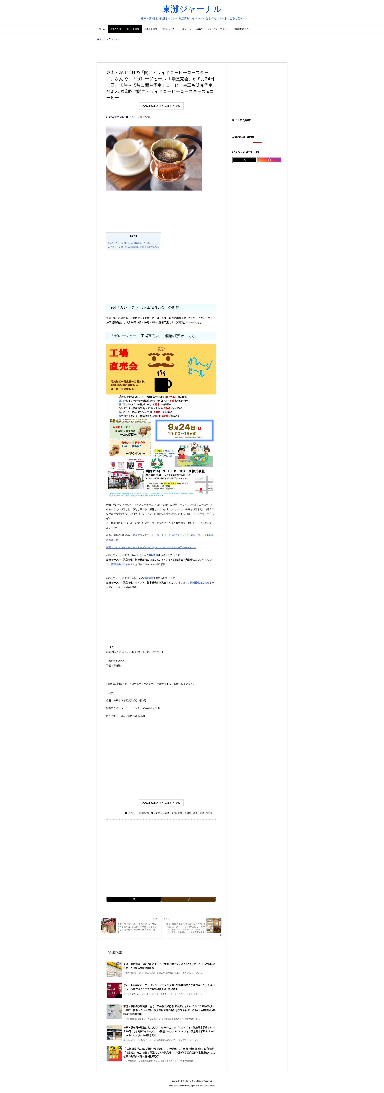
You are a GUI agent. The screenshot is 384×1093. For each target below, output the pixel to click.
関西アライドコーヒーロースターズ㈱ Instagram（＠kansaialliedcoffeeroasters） (151, 547)
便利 (173, 813)
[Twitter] (133, 899)
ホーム (102, 39)
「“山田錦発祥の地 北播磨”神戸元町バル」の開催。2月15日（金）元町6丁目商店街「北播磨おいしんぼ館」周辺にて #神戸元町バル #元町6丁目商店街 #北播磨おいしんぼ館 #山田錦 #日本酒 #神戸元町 (169, 1052)
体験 (167, 813)
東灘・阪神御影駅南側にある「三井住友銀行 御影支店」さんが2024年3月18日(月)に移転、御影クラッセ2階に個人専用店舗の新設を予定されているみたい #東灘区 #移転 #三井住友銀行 (169, 1010)
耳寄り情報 (198, 813)
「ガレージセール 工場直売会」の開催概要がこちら (133, 246)
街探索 (209, 813)
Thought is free (208, 1086)
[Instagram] (270, 160)
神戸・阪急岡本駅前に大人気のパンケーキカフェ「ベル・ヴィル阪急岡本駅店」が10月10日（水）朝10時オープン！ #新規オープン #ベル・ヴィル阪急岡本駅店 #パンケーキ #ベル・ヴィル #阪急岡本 (169, 1031)
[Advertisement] (192, 52)
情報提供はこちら (120, 564)
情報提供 (148, 578)
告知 (180, 813)
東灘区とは (145, 117)
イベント (115, 39)
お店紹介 (158, 813)
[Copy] (188, 899)
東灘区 (188, 813)
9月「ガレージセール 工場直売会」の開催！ (130, 242)
